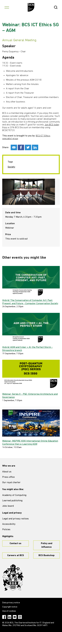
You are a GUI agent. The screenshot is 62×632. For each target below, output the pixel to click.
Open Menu (7, 7)
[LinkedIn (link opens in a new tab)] (9, 617)
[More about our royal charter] (13, 577)
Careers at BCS (15, 555)
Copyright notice (9, 607)
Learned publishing (12, 500)
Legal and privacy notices (15, 519)
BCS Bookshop (46, 555)
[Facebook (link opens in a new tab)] (4, 617)
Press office (8, 477)
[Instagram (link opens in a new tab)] (20, 617)
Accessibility (8, 524)
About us (6, 472)
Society (11, 167)
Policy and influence (46, 545)
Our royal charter (11, 482)
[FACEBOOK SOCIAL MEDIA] (21, 147)
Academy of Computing (14, 495)
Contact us (15, 543)
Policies (6, 529)
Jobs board (8, 506)
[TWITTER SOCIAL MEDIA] (28, 147)
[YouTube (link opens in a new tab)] (15, 617)
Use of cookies (9, 611)
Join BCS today (52, 125)
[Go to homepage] (31, 7)
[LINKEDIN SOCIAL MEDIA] (35, 147)
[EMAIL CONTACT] (14, 147)
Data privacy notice (11, 603)
